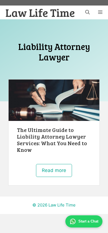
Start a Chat (88, 221)
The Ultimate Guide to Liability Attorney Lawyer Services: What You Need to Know (52, 139)
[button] (87, 12)
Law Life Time (40, 12)
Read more (54, 170)
